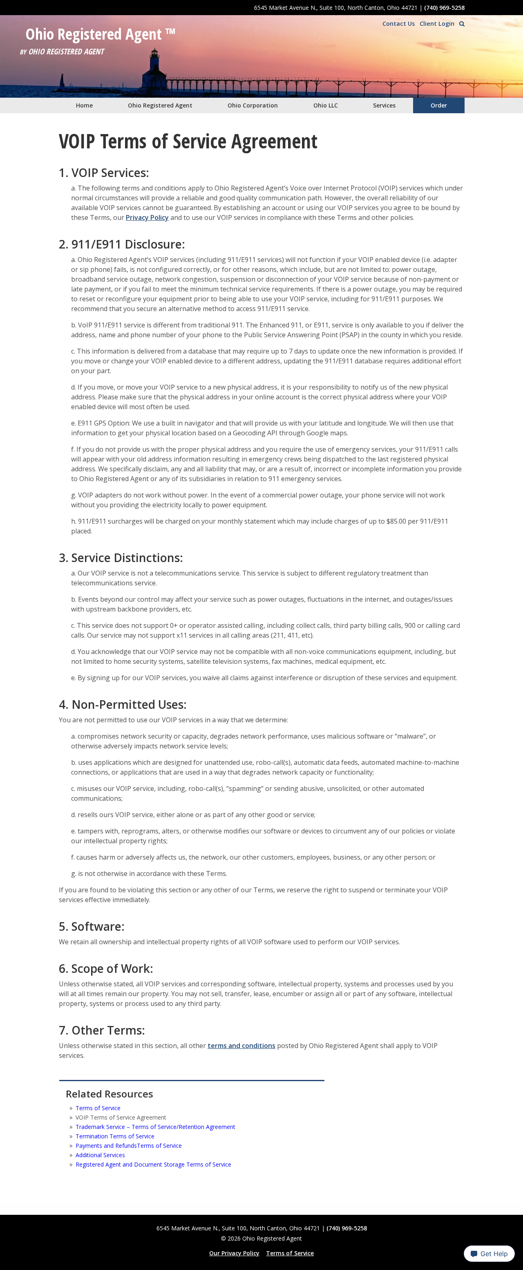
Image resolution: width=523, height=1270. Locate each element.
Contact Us (398, 23)
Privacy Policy (147, 217)
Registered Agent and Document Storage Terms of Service (153, 1164)
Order (439, 105)
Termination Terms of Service (115, 1136)
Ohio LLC (325, 105)
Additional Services (100, 1155)
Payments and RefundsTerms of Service (129, 1145)
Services (384, 105)
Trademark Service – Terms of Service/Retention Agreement (155, 1127)
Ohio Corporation (253, 105)
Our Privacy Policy (234, 1253)
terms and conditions (241, 1045)
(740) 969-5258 (444, 7)
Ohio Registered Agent (160, 105)
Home (84, 105)
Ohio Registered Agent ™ (100, 34)
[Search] (462, 24)
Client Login (437, 23)
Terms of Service (98, 1108)
